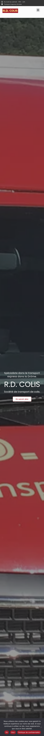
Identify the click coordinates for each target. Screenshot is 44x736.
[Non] (41, 727)
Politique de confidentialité (29, 732)
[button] (38, 10)
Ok (7, 732)
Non (13, 732)
